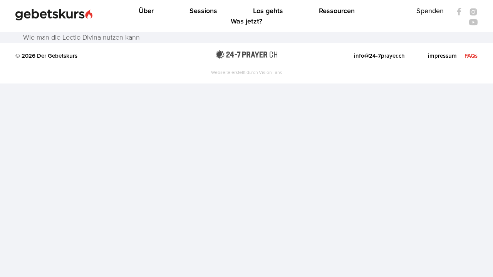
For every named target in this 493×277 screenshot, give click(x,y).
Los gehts (268, 11)
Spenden (430, 11)
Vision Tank (270, 72)
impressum (442, 55)
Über (146, 11)
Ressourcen (337, 11)
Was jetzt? (246, 21)
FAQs (471, 55)
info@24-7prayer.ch (379, 55)
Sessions (203, 11)
